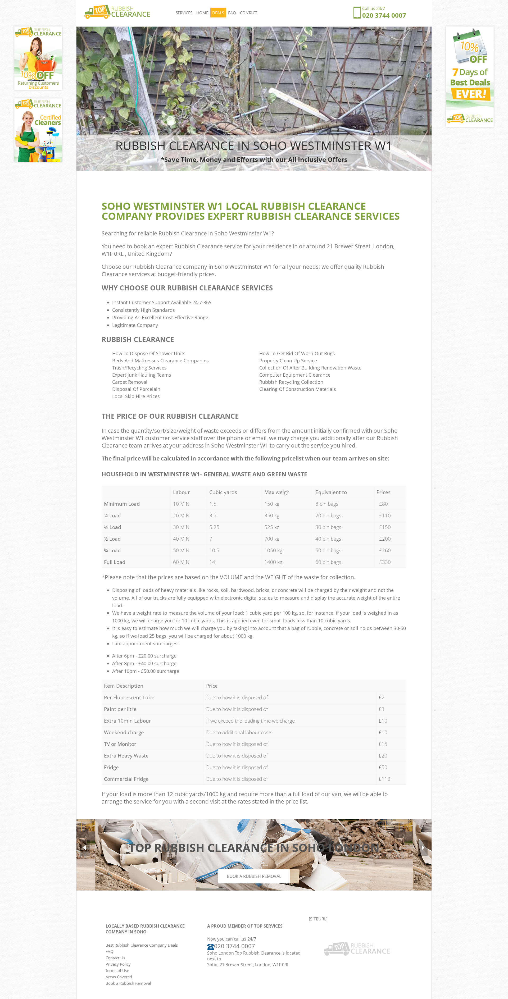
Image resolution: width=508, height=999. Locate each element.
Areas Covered (119, 976)
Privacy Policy (118, 964)
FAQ (232, 12)
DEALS (218, 12)
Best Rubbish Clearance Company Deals (142, 945)
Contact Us (115, 957)
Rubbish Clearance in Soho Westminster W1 (214, 233)
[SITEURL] (318, 919)
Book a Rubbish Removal (254, 876)
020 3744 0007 (384, 15)
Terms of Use (117, 970)
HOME (202, 12)
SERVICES (184, 12)
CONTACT (248, 12)
